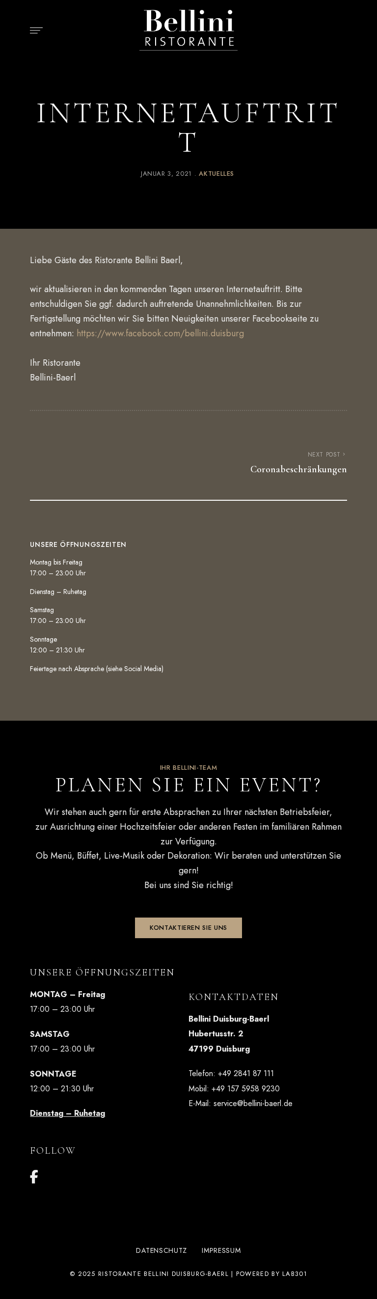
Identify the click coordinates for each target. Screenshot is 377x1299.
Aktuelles (216, 173)
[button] (188, 928)
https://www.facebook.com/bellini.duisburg (160, 333)
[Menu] (34, 30)
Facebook (34, 1177)
